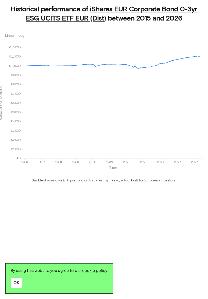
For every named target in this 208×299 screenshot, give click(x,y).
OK (16, 283)
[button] (113, 103)
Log (21, 36)
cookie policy (94, 271)
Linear (10, 36)
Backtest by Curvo (104, 180)
